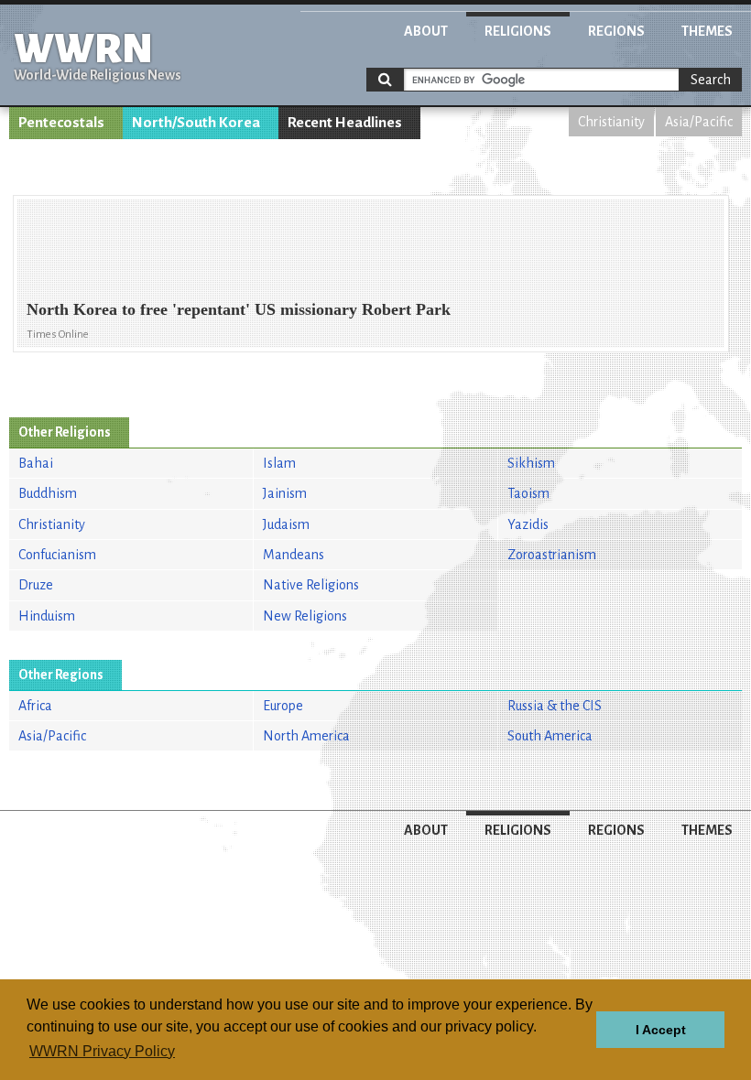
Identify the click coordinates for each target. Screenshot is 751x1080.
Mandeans (293, 554)
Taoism (528, 493)
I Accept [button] (661, 1029)
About (426, 31)
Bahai (35, 463)
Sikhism (531, 463)
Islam (279, 463)
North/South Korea (196, 122)
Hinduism (46, 616)
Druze (35, 585)
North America (306, 736)
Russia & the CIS (554, 705)
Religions (517, 31)
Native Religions (311, 585)
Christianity (611, 121)
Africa (35, 705)
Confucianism (57, 554)
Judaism (286, 524)
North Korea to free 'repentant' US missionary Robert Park (239, 309)
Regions (616, 31)
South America (550, 736)
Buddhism (47, 493)
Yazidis (528, 524)
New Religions (305, 616)
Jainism (285, 493)
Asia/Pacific (699, 121)
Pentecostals (61, 122)
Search (711, 79)
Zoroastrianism (551, 554)
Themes (707, 31)
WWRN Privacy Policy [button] (102, 1051)
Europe (283, 705)
